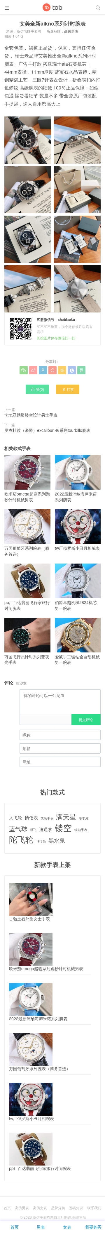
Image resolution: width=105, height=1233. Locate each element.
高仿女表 (40, 1207)
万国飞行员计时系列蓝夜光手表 (26, 659)
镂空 (63, 827)
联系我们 (94, 1207)
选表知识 (76, 1207)
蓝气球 (18, 828)
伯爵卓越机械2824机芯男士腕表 (76, 605)
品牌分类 (58, 1207)
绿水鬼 (83, 818)
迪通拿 (45, 829)
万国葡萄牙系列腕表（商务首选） (26, 551)
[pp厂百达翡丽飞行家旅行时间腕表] (30, 1149)
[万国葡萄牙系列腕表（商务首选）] (30, 1049)
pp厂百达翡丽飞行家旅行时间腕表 (27, 605)
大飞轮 (15, 817)
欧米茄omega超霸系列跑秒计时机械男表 (27, 497)
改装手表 (47, 818)
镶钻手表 (80, 830)
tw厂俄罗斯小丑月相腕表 (77, 548)
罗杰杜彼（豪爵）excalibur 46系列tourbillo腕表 (47, 430)
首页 (7, 1207)
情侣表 (31, 817)
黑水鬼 (56, 840)
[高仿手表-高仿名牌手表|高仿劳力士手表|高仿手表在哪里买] (52, 7)
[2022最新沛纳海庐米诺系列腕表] (30, 999)
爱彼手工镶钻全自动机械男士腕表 (77, 659)
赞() (37, 389)
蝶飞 (33, 830)
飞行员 (41, 841)
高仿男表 (71, 30)
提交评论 (86, 719)
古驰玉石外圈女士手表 (29, 918)
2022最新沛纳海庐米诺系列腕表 (76, 497)
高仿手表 (40, 1217)
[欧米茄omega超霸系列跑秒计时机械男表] (30, 949)
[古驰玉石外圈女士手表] (30, 899)
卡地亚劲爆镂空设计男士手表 (30, 415)
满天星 (66, 816)
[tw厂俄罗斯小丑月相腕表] (30, 1099)
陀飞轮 (21, 839)
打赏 (68, 389)
